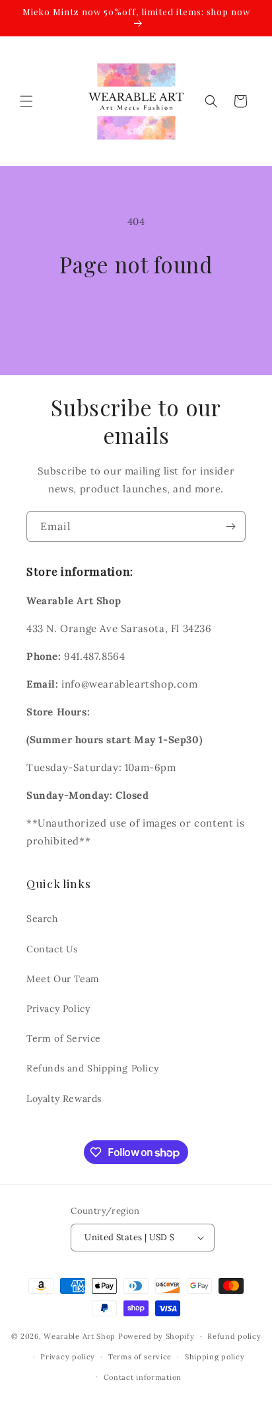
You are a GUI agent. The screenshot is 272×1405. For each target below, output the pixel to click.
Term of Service (63, 1038)
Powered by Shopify (156, 1336)
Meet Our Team (63, 979)
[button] (26, 101)
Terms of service (140, 1356)
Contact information (143, 1377)
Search (42, 919)
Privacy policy (67, 1356)
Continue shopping (136, 312)
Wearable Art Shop (80, 1336)
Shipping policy (215, 1356)
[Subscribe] (230, 526)
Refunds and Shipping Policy (92, 1068)
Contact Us (52, 949)
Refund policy (234, 1336)
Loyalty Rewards (64, 1099)
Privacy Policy (58, 1009)
